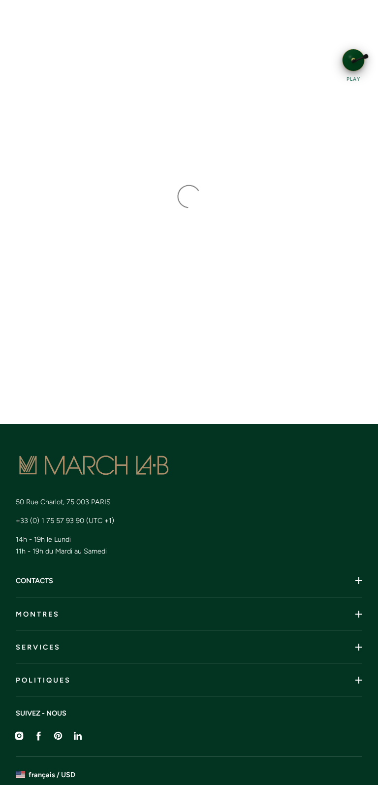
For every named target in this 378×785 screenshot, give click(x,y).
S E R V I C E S (37, 647)
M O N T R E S (37, 614)
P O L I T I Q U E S (42, 680)
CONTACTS (34, 580)
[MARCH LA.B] (145, 465)
